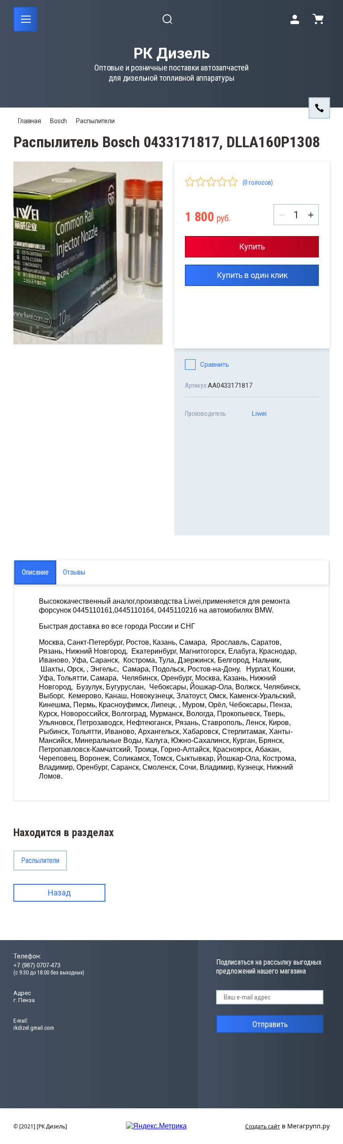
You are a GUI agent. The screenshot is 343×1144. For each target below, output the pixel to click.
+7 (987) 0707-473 (36, 965)
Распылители (95, 120)
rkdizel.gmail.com (33, 1027)
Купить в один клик (252, 275)
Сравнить (214, 365)
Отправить (270, 1024)
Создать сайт (262, 1126)
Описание (35, 572)
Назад (59, 892)
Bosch (58, 120)
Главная (29, 120)
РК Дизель (172, 53)
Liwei (259, 414)
